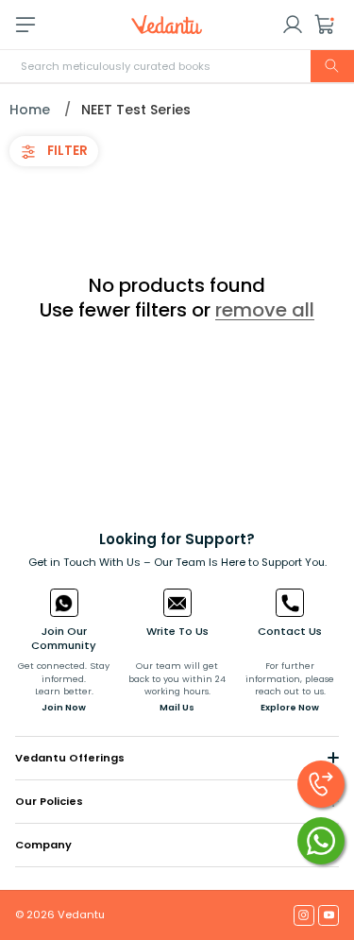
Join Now (64, 707)
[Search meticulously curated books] (332, 66)
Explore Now (290, 707)
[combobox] (177, 66)
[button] (325, 24)
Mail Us (177, 707)
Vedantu (81, 914)
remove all (264, 310)
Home (29, 109)
